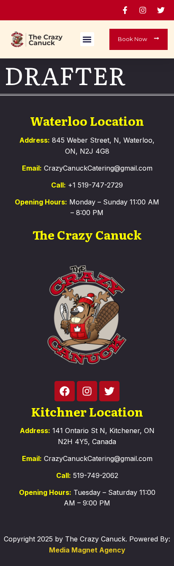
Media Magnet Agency (87, 550)
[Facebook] (64, 391)
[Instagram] (87, 391)
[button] (87, 39)
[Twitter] (109, 391)
